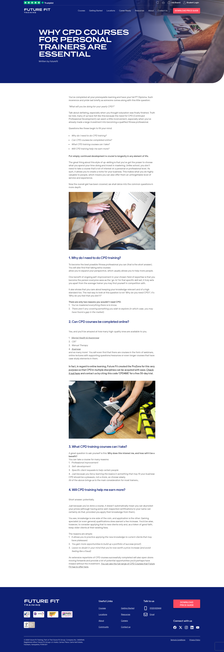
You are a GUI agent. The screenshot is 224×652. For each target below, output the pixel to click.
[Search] (157, 2)
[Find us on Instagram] (186, 627)
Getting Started (95, 10)
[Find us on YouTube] (197, 627)
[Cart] (163, 2)
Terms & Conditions (177, 640)
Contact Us (162, 10)
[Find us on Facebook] (174, 627)
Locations (111, 10)
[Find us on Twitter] (180, 627)
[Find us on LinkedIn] (192, 627)
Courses (81, 10)
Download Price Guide (186, 10)
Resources (139, 10)
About (151, 10)
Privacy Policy (194, 640)
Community (104, 627)
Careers (124, 621)
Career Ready (125, 10)
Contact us (125, 627)
